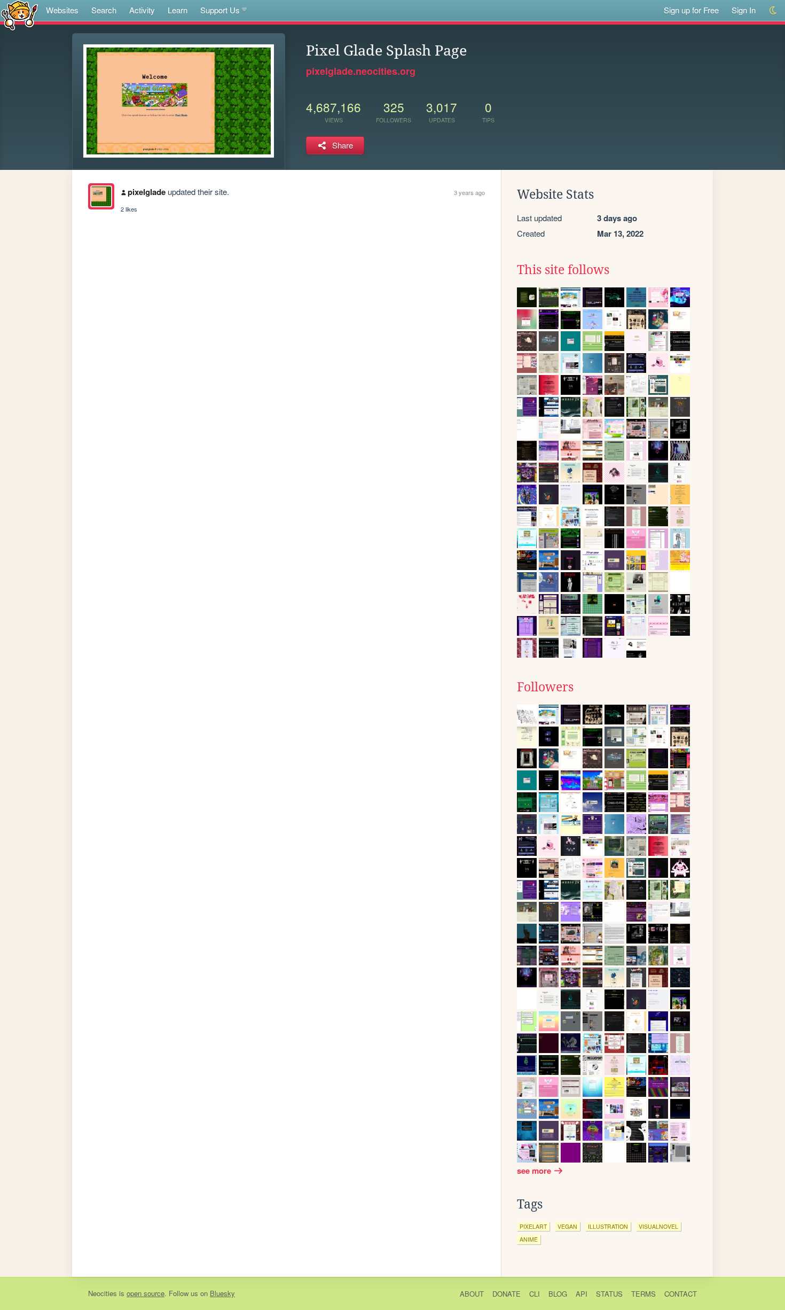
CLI (534, 1294)
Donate (506, 1294)
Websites (62, 9)
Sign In (744, 9)
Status (609, 1294)
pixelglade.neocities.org (360, 71)
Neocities (102, 1293)
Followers (545, 687)
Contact (680, 1294)
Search (103, 9)
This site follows (563, 270)
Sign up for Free (691, 9)
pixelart (533, 1226)
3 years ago (469, 192)
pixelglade (147, 192)
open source (145, 1293)
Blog (557, 1294)
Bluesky (222, 1293)
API (581, 1294)
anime (529, 1239)
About (472, 1294)
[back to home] (19, 14)
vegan (567, 1226)
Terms (643, 1294)
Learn (177, 9)
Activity (142, 9)
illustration (608, 1226)
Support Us (220, 9)
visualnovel (658, 1226)
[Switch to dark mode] (773, 10)
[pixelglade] (101, 196)
